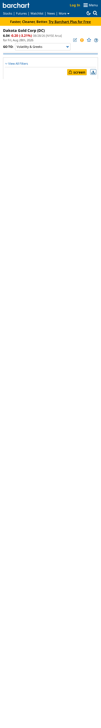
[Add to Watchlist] (88, 40)
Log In (75, 5)
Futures (21, 13)
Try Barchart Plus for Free (70, 21)
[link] (95, 40)
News (51, 13)
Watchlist (37, 13)
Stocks (7, 13)
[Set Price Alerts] (81, 40)
